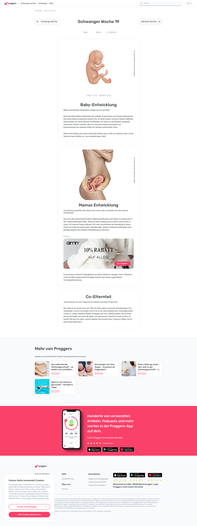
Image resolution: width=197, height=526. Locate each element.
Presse (65, 489)
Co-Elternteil (111, 32)
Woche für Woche (49, 11)
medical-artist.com (134, 56)
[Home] (10, 3)
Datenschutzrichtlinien (97, 482)
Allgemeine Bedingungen (98, 479)
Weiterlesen (55, 373)
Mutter (98, 32)
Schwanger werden (28, 3)
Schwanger (42, 3)
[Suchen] (141, 3)
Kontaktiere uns (68, 479)
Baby (51, 3)
